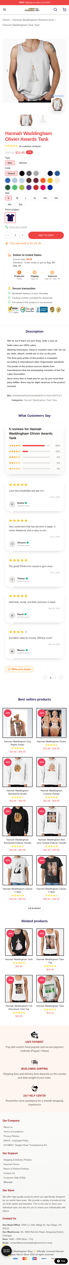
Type (7, 157)
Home (6, 20)
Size (7, 193)
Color (8, 168)
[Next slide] (61, 70)
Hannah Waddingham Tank (19, 959)
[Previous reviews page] (45, 677)
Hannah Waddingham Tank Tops (21, 25)
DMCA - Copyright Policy (16, 1140)
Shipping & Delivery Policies (18, 1159)
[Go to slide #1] (26, 120)
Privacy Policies (11, 1136)
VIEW (17, 734)
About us (8, 1127)
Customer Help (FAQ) (15, 1177)
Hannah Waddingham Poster (51, 741)
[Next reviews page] (61, 677)
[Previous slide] (7, 70)
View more (34, 908)
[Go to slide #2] (43, 120)
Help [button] (63, 1261)
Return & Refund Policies (16, 1168)
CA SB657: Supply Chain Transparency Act (25, 1145)
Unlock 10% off (6, 1251)
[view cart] (64, 10)
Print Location (12, 209)
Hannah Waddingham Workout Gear (33, 20)
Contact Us (9, 1173)
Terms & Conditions (13, 1131)
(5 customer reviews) (30, 146)
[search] (55, 10)
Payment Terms (11, 1164)
